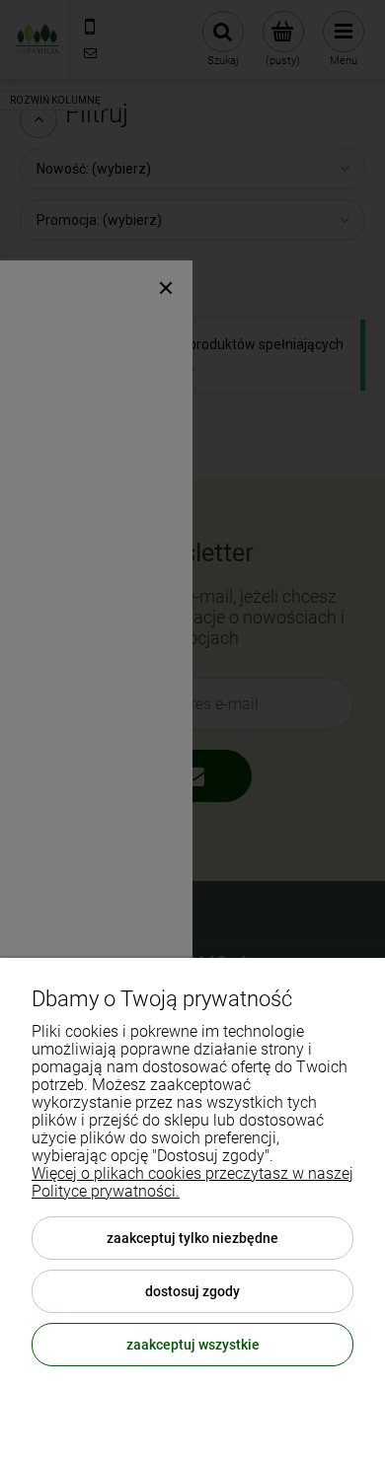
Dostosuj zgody (192, 1291)
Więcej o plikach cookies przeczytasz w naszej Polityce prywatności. (192, 1182)
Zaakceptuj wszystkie (193, 1344)
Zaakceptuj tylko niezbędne (192, 1238)
